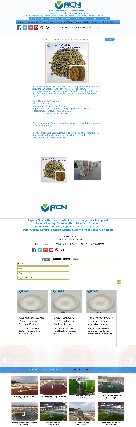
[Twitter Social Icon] (25, 27)
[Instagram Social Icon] (62, 250)
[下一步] (131, 360)
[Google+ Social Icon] (30, 27)
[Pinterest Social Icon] (42, 27)
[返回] (4, 360)
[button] (87, 26)
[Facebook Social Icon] (19, 27)
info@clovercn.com (68, 236)
